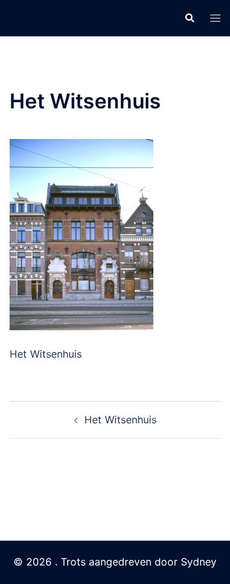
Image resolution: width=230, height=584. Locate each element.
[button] (189, 18)
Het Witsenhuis (120, 419)
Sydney (199, 561)
